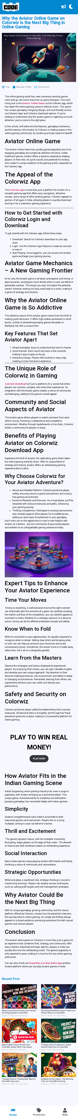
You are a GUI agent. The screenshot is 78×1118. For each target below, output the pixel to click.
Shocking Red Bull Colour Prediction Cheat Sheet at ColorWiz (58, 1012)
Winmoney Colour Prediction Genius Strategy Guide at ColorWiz (19, 1012)
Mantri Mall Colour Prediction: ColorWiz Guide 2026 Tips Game (17, 1046)
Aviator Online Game (33, 103)
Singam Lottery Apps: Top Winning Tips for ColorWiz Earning (57, 1080)
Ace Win (45, 963)
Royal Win (34, 963)
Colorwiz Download (15, 384)
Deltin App (56, 963)
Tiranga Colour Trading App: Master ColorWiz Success (19, 1080)
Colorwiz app (16, 190)
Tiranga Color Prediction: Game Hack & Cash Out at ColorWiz (56, 1046)
